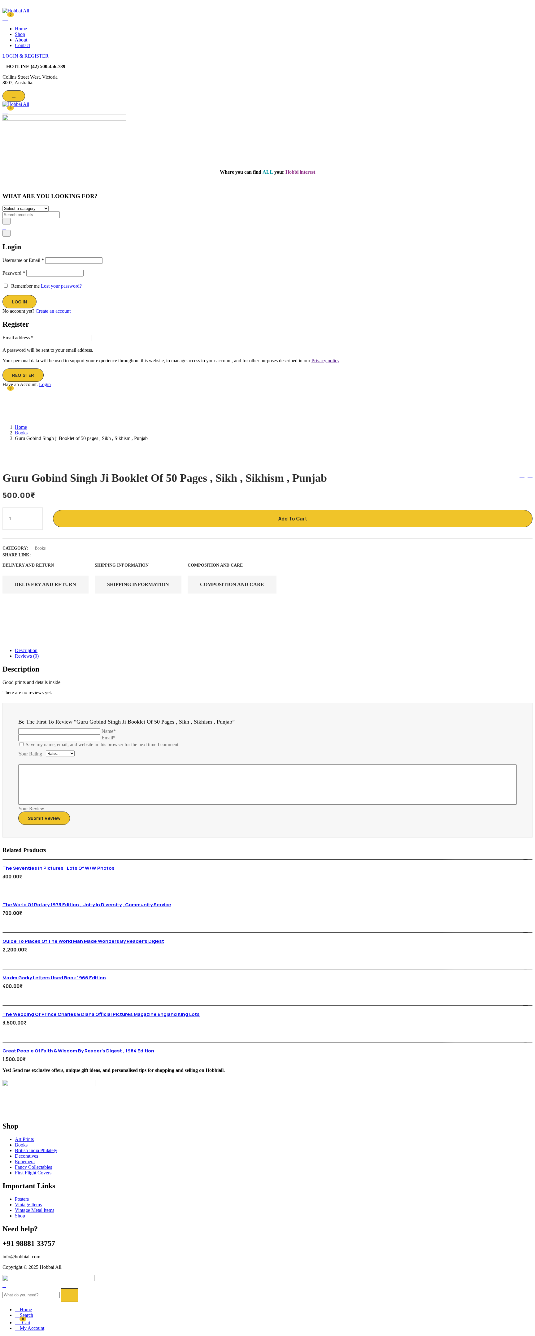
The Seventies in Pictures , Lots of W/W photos (58, 868)
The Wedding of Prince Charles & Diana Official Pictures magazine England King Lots (101, 1014)
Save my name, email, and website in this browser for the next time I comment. (103, 744)
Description (26, 650)
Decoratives (26, 1156)
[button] (5, 111)
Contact (22, 45)
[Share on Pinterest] (85, 555)
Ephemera (25, 1161)
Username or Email (23, 260)
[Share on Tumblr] (74, 555)
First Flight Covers (33, 1172)
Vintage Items (28, 1204)
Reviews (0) (27, 656)
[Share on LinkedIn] (62, 555)
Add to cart (292, 518)
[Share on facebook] (40, 555)
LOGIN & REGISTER (25, 56)
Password (13, 273)
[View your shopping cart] (5, 17)
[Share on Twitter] (51, 555)
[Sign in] (4, 227)
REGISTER (23, 375)
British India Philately (36, 1150)
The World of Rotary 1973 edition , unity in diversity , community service (86, 904)
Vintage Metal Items (34, 1210)
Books (21, 432)
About (21, 39)
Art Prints (24, 1139)
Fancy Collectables (33, 1167)
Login (45, 384)
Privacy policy (325, 360)
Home (21, 28)
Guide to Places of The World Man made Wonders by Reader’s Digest (83, 941)
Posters (22, 1199)
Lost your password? (61, 286)
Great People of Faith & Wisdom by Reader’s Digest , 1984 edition (78, 1050)
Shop (20, 34)
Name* (109, 731)
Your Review (31, 808)
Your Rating (30, 753)
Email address (17, 337)
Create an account (53, 311)
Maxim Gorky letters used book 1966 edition (54, 977)
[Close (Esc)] (6, 233)
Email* (108, 737)
